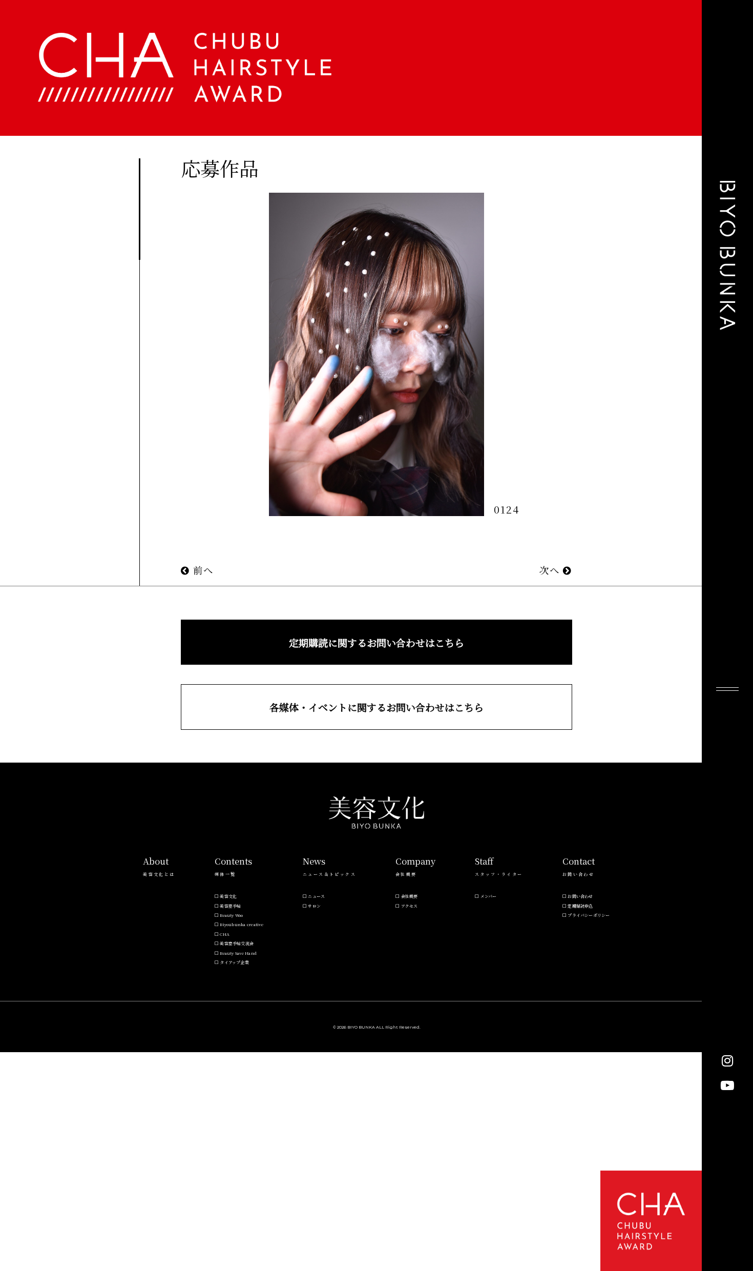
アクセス (409, 906)
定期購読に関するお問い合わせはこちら (376, 642)
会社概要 (409, 896)
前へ (202, 570)
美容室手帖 (230, 906)
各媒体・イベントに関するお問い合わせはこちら (376, 707)
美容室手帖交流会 (237, 943)
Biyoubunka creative (241, 924)
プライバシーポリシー (589, 915)
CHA (224, 934)
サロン (314, 906)
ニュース (316, 896)
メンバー (488, 896)
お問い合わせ (580, 896)
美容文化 (228, 896)
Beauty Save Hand (238, 953)
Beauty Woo (231, 915)
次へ (551, 570)
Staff (484, 861)
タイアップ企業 (234, 962)
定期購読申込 (580, 906)
